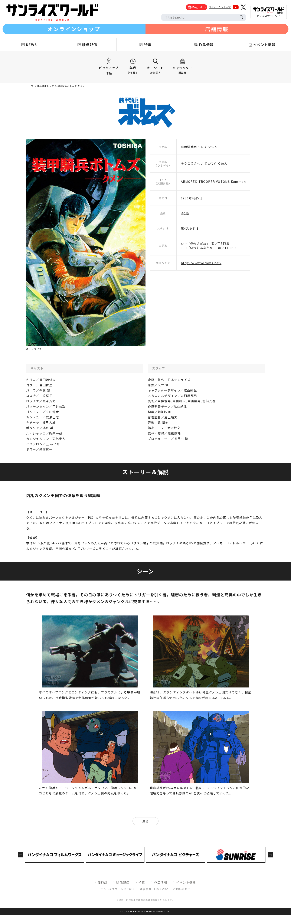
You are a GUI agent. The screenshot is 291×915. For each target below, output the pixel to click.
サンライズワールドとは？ (118, 889)
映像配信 (123, 882)
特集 (141, 882)
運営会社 (145, 889)
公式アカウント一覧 (220, 7)
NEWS (102, 882)
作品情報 (160, 882)
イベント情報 (186, 882)
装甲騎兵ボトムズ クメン (71, 86)
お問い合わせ (181, 889)
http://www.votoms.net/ (201, 263)
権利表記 (162, 889)
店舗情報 (217, 29)
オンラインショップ (74, 29)
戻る (145, 821)
